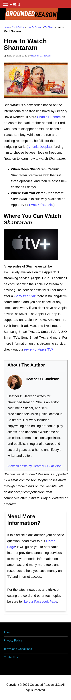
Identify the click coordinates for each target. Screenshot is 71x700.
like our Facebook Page (40, 601)
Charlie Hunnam (49, 117)
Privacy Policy (13, 640)
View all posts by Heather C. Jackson (34, 466)
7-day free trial (24, 296)
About (7, 632)
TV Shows (49, 27)
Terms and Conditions (18, 648)
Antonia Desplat (39, 147)
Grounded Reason (35, 14)
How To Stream (34, 27)
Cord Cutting (18, 27)
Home (7, 27)
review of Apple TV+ (39, 349)
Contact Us (11, 657)
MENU (14, 5)
